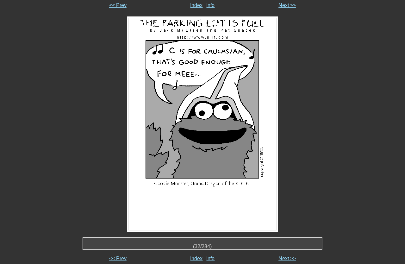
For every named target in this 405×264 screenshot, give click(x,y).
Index (196, 5)
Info (210, 5)
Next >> (287, 5)
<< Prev (118, 5)
